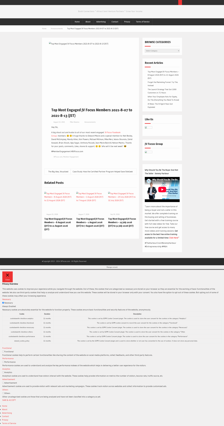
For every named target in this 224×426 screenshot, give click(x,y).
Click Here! (173, 237)
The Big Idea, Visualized (58, 171)
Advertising (101, 22)
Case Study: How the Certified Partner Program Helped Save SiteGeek (103, 171)
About (88, 22)
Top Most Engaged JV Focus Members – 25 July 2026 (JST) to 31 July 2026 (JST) (122, 222)
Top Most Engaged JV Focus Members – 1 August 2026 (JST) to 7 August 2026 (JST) (90, 222)
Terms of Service (142, 22)
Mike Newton (74, 122)
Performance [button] (8, 358)
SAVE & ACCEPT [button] (9, 400)
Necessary (8, 303)
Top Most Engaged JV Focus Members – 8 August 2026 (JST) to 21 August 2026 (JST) (163, 74)
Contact (115, 22)
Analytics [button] (6, 369)
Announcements (90, 122)
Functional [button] (7, 348)
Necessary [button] (6, 299)
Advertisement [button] (8, 379)
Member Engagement (71, 157)
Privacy (127, 22)
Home (77, 22)
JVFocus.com (58, 157)
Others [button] (5, 389)
